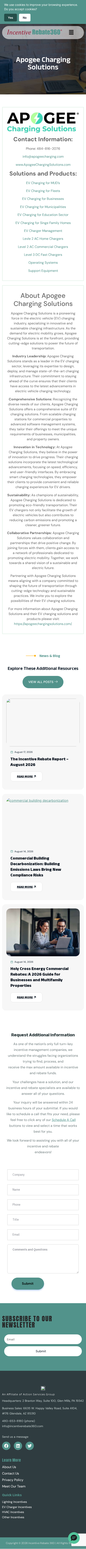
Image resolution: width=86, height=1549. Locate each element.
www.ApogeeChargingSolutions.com (43, 164)
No (25, 17)
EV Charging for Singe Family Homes (43, 223)
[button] (71, 32)
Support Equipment (43, 270)
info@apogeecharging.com (43, 156)
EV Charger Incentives (17, 1507)
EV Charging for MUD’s (43, 183)
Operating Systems (43, 262)
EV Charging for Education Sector (43, 215)
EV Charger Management (43, 231)
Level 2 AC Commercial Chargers (43, 247)
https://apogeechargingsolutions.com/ (42, 624)
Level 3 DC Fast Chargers (43, 254)
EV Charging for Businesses (43, 199)
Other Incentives (13, 1517)
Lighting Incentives (14, 1502)
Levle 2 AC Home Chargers (43, 238)
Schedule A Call (64, 1120)
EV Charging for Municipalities (43, 207)
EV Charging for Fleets (43, 191)
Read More (25, 776)
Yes (10, 17)
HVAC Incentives (13, 1512)
